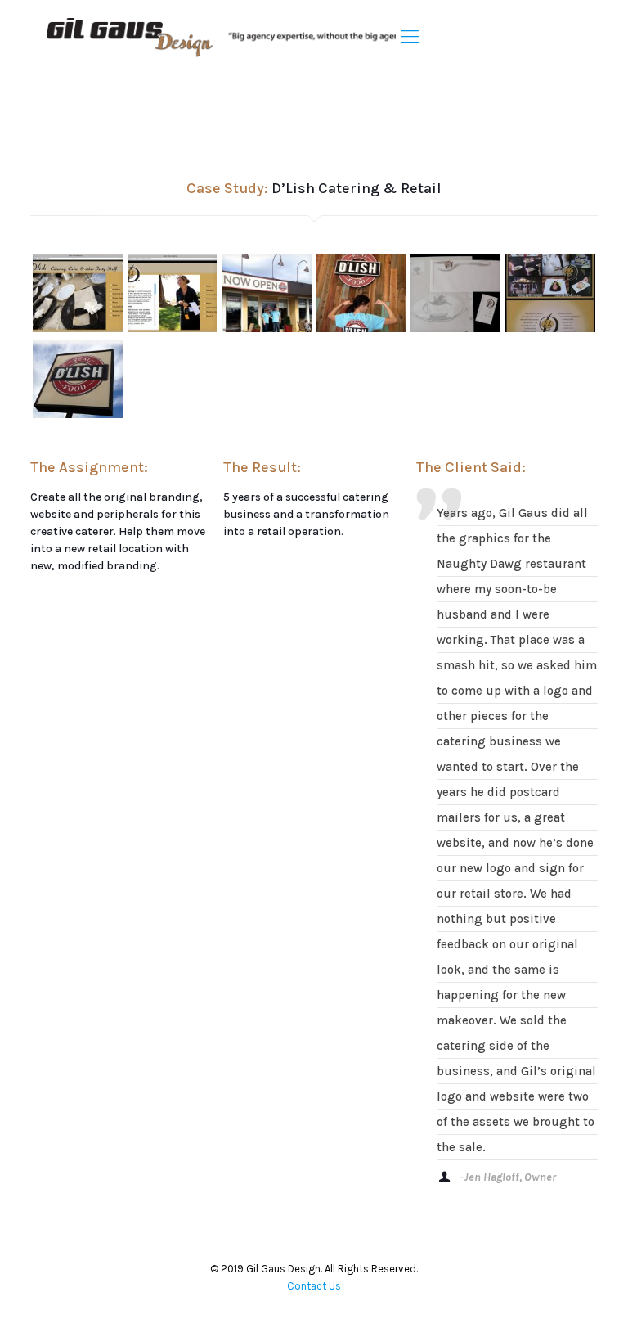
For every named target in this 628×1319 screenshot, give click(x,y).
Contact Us (314, 1286)
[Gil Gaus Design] (231, 37)
